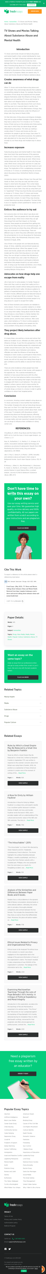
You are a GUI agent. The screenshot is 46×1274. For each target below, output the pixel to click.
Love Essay (26, 1159)
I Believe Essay (28, 1149)
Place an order (23, 528)
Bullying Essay (27, 1120)
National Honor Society (30, 1162)
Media (27, 634)
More (36, 1268)
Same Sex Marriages (29, 1171)
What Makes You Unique (12, 1187)
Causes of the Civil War (30, 1123)
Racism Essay (27, 1168)
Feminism (26, 1139)
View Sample (23, 783)
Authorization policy (11, 1222)
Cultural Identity (28, 1130)
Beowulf (25, 1117)
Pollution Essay (9, 1168)
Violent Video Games (30, 1184)
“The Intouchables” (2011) (19, 843)
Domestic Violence (29, 1136)
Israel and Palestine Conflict (13, 1155)
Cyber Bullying (9, 1133)
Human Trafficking (10, 1149)
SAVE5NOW (31, 5)
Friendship (26, 1143)
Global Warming (9, 1146)
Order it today (23, 1073)
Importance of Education (31, 1152)
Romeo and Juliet (10, 1171)
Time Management (29, 1181)
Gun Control (27, 1146)
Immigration (8, 1152)
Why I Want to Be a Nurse (31, 1187)
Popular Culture (18, 637)
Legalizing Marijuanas (11, 1159)
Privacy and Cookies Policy (13, 1219)
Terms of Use (8, 1216)
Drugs (15, 634)
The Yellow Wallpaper (11, 1181)
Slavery (6, 1175)
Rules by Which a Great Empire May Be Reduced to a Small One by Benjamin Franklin (22, 748)
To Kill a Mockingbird (11, 1184)
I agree (24, 1271)
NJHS (6, 1165)
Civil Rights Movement (30, 1127)
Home (6, 21)
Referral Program (9, 1226)
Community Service (10, 1130)
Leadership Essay (28, 1155)
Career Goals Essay (10, 1123)
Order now (35, 11)
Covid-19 (7, 1139)
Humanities (13, 21)
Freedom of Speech (10, 1143)
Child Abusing (8, 1127)
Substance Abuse (29, 637)
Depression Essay (10, 1136)
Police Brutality (28, 1165)
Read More (22, 773)
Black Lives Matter (10, 1120)
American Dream (28, 1114)
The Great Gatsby (28, 1178)
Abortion (7, 1114)
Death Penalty (27, 1133)
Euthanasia (7, 1178)
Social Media (27, 1175)
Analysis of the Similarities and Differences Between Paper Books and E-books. (22, 892)
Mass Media (21, 634)
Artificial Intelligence (11, 1117)
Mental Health (9, 697)
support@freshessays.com (17, 1242)
